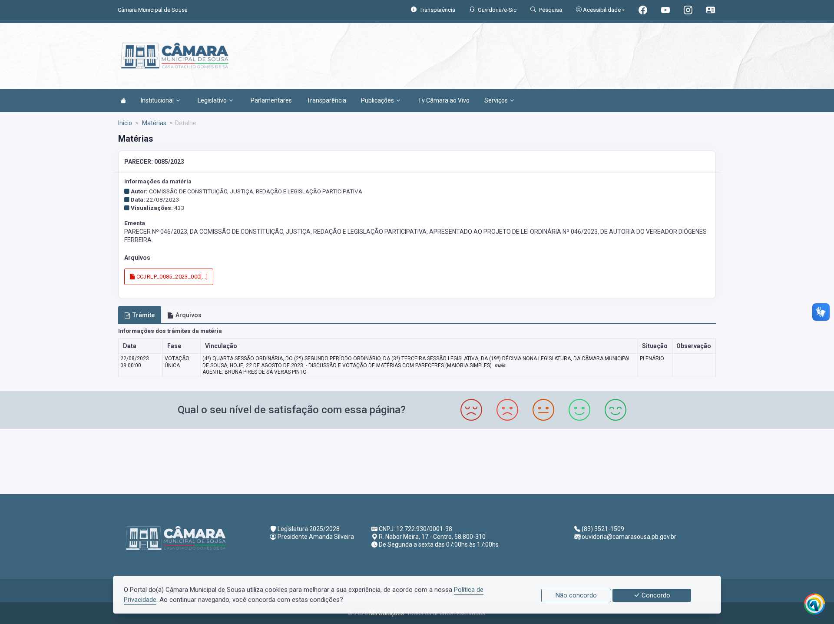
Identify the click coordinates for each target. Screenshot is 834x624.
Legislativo (212, 100)
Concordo (655, 595)
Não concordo (576, 595)
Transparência (326, 100)
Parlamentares (271, 100)
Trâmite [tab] (143, 315)
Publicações (377, 100)
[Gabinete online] (710, 11)
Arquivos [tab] (188, 315)
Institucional (157, 100)
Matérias (153, 122)
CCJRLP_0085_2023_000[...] (171, 276)
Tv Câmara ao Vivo (444, 100)
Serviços (496, 100)
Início (125, 122)
